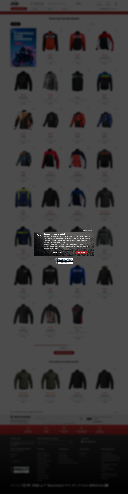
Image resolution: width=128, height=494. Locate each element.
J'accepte (82, 252)
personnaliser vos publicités (75, 246)
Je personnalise (56, 252)
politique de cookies (78, 244)
